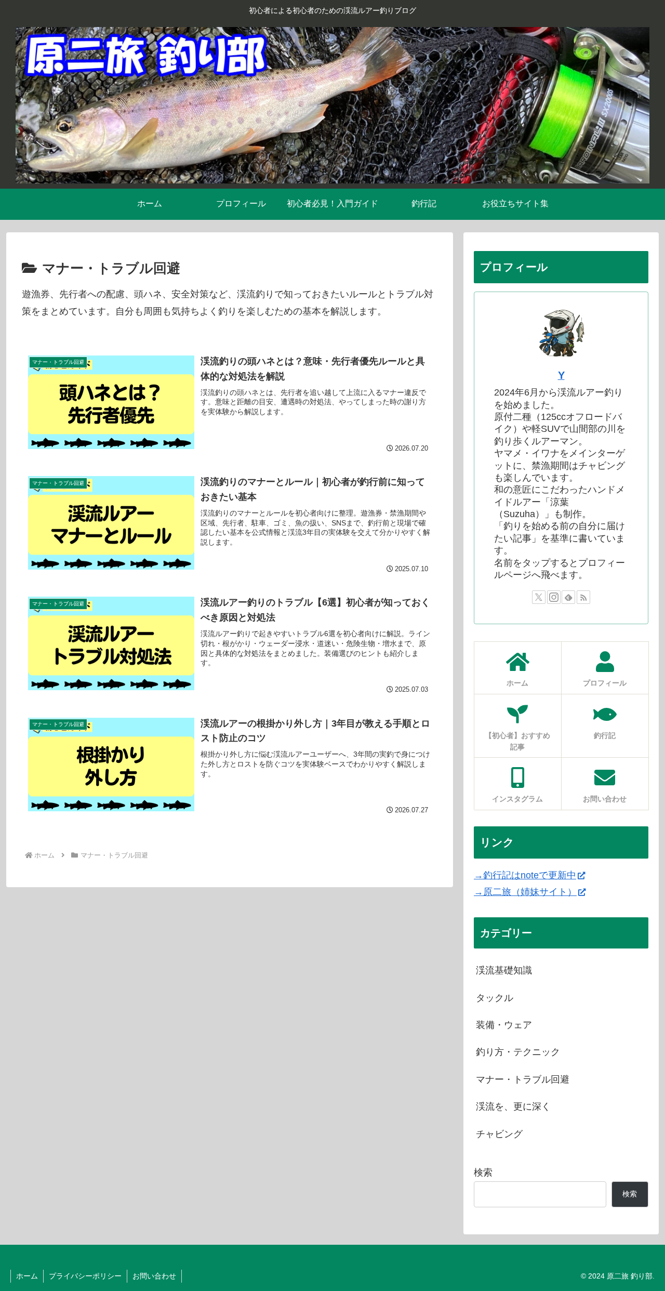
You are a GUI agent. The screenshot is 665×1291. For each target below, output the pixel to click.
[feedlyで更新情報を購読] (568, 597)
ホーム (27, 1276)
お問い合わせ (154, 1276)
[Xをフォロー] (539, 597)
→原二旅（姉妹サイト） (525, 892)
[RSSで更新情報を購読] (583, 597)
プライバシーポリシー (85, 1276)
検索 (483, 1172)
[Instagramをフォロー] (554, 597)
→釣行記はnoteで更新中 (525, 875)
